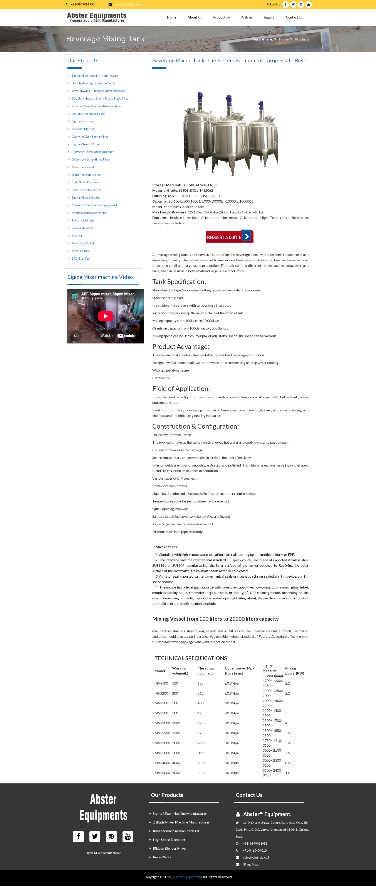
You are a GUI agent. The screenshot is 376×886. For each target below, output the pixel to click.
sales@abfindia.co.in (127, 4)
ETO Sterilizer (81, 258)
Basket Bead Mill (83, 228)
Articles (247, 17)
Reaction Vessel (83, 167)
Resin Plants (80, 251)
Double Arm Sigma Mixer (88, 113)
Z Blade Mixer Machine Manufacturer (97, 106)
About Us (195, 17)
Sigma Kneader (82, 121)
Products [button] (220, 17)
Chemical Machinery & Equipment (94, 205)
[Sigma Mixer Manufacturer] (103, 808)
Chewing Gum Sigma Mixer (90, 136)
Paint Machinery (83, 220)
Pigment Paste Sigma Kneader (93, 152)
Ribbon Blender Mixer (86, 174)
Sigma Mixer (251, 864)
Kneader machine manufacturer (176, 831)
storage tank (203, 397)
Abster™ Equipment (187, 877)
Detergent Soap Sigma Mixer (91, 159)
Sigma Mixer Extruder (86, 197)
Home (171, 17)
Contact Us (294, 17)
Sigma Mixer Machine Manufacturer (96, 75)
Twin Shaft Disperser (86, 182)
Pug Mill (77, 235)
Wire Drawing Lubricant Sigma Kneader (98, 91)
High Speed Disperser (86, 190)
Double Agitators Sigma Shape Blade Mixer (101, 98)
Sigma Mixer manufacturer (103, 853)
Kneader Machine (84, 129)
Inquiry (269, 17)
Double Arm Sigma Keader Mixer (94, 83)
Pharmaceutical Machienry (89, 213)
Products (302, 39)
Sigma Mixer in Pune (85, 144)
